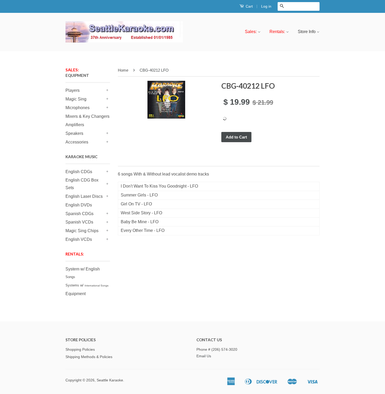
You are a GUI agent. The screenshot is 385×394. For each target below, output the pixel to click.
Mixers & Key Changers (87, 116)
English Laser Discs (84, 196)
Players (72, 90)
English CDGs (78, 171)
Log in (266, 6)
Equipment (75, 293)
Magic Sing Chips (81, 230)
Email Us (203, 356)
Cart (249, 6)
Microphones (77, 107)
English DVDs (78, 205)
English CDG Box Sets (81, 184)
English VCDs (78, 239)
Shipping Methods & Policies (88, 357)
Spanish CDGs (79, 213)
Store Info (307, 31)
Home (123, 70)
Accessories (76, 142)
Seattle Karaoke (110, 380)
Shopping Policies (80, 350)
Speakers (74, 133)
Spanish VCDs (79, 222)
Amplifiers (74, 125)
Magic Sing (75, 99)
